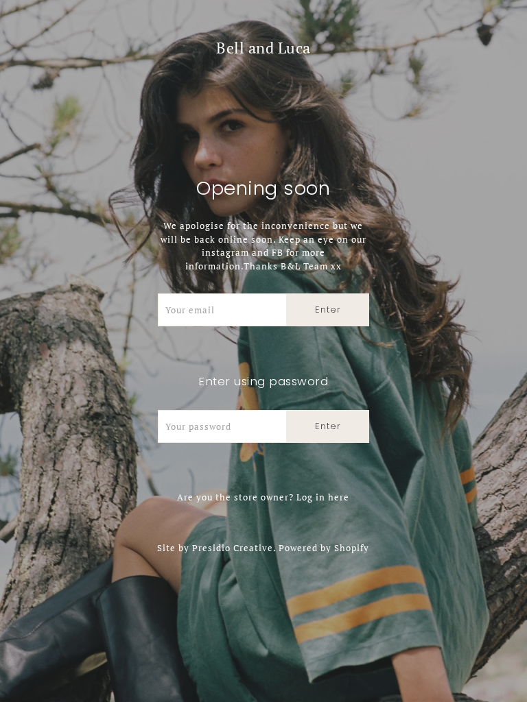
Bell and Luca (263, 48)
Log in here (322, 497)
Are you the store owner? (263, 497)
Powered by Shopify (324, 548)
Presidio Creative (232, 548)
